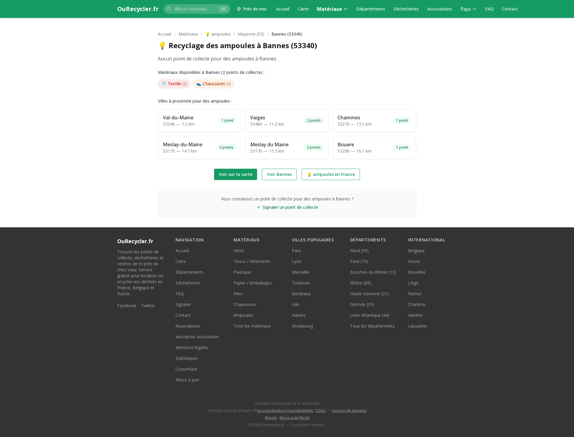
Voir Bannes (279, 174)
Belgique (416, 250)
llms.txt (271, 417)
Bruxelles (417, 272)
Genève (415, 315)
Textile (174, 83)
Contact (510, 9)
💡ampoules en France (331, 174)
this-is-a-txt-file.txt (294, 417)
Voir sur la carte (235, 174)
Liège (413, 283)
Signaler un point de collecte (290, 207)
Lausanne (417, 326)
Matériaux (329, 9)
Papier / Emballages (252, 283)
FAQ (489, 9)
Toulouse (301, 283)
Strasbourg (302, 326)
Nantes (299, 315)
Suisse (414, 261)
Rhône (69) (360, 283)
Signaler (183, 304)
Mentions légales (191, 347)
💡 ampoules (217, 34)
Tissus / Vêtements (252, 261)
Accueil (282, 9)
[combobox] (197, 9)
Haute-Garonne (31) (369, 293)
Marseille (300, 272)
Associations (439, 9)
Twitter (148, 305)
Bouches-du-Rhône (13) (373, 272)
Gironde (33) (362, 304)
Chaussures (213, 83)
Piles (237, 293)
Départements (370, 9)
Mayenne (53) (251, 34)
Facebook (126, 305)
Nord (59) (359, 250)
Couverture (186, 369)
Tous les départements (372, 326)
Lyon (296, 261)
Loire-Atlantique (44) (370, 315)
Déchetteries (406, 9)
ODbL (321, 410)
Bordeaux (301, 293)
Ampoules (243, 315)
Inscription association (197, 336)
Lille (295, 304)
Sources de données (349, 410)
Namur (415, 293)
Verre (238, 250)
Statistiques (186, 358)
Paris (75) (359, 261)
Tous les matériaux (252, 326)
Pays (465, 9)
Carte (303, 9)
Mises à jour (187, 380)
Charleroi (416, 304)
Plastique (242, 272)
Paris (296, 250)
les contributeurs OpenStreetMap (285, 410)
